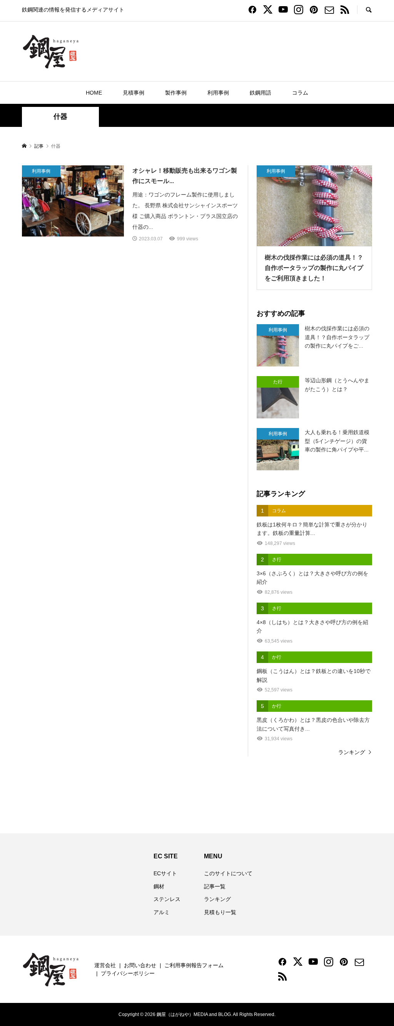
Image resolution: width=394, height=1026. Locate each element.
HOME (94, 93)
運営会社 (105, 965)
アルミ (162, 912)
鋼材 (159, 886)
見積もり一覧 (220, 912)
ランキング (351, 752)
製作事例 (176, 93)
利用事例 (218, 93)
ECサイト (165, 873)
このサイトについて (228, 873)
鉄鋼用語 (260, 93)
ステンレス (167, 899)
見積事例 (133, 93)
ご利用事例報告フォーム (194, 965)
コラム (300, 93)
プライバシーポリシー (128, 973)
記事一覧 (214, 886)
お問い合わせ (140, 965)
